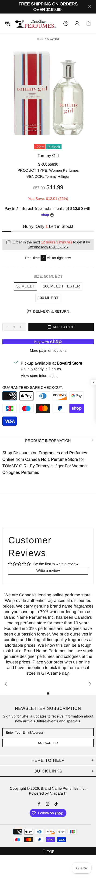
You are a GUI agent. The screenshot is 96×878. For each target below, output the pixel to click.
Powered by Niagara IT (48, 793)
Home (40, 39)
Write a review (48, 571)
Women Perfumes (64, 170)
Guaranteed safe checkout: (32, 387)
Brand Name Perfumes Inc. (36, 24)
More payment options (48, 350)
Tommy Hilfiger (57, 176)
